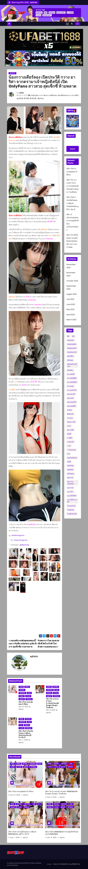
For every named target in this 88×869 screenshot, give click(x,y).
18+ (68, 336)
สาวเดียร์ (75, 95)
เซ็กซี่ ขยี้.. (33, 98)
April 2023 (70, 314)
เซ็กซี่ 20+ (70, 466)
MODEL (27, 687)
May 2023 (70, 309)
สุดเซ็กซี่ (20, 98)
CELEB (21, 687)
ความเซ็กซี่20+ (72, 382)
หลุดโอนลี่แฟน (72, 458)
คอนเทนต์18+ (71, 406)
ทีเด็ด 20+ (70, 414)
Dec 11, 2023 (50, 710)
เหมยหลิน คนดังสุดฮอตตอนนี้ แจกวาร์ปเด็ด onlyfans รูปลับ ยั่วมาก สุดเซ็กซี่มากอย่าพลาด (23, 643)
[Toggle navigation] (67, 23)
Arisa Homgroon (21, 540)
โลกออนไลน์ (71, 506)
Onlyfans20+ (47, 15)
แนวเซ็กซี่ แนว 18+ (72, 501)
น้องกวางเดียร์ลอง (50, 95)
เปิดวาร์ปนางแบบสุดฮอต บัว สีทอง (26, 703)
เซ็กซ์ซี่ (26, 98)
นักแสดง (22, 696)
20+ (73, 336)
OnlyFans (39, 12)
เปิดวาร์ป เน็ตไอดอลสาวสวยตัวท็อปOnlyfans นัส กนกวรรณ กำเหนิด (72, 241)
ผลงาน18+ (70, 430)
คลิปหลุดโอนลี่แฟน (72, 365)
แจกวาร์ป (70, 488)
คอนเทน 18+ (71, 394)
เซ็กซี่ (45, 12)
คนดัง (29, 693)
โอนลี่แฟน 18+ (72, 514)
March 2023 (71, 319)
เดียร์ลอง (40, 98)
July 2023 (70, 299)
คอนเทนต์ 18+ (71, 402)
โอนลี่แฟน (70, 510)
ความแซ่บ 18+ (72, 390)
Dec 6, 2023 (52, 837)
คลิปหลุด (70, 360)
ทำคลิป (69, 410)
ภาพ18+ (69, 438)
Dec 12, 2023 (23, 707)
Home (49, 864)
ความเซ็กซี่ (70, 12)
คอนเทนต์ (70, 398)
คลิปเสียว (70, 370)
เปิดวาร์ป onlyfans (70, 483)
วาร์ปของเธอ (71, 450)
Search (71, 136)
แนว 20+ (70, 492)
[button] (72, 23)
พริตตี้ (69, 434)
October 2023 (72, 281)
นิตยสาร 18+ (71, 422)
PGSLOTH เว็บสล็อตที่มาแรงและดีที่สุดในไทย (66, 864)
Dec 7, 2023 (23, 740)
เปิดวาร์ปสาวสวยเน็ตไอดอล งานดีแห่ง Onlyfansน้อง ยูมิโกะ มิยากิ (26, 734)
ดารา (21, 725)
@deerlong (24, 545)
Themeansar (13, 865)
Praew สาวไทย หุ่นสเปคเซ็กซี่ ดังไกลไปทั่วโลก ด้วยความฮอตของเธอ (48, 643)
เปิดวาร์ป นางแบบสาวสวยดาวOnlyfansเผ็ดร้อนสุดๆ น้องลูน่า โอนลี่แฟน (52, 703)
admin (21, 93)
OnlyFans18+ (61, 12)
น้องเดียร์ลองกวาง (64, 95)
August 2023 (71, 294)
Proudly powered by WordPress (18, 863)
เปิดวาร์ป (70, 478)
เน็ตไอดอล (52, 12)
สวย (68, 454)
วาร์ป (69, 446)
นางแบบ (38, 15)
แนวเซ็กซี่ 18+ (71, 496)
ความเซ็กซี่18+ (72, 378)
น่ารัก (69, 426)
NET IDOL (22, 690)
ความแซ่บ (70, 386)
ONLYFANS (12, 73)
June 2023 (70, 304)
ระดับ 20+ (70, 442)
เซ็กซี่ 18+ (70, 470)
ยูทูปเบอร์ (22, 699)
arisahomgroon (17, 535)
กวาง (41, 95)
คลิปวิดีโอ (70, 356)
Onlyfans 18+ (72, 352)
